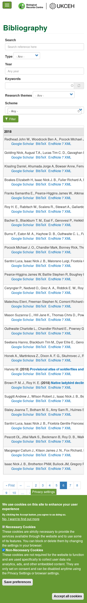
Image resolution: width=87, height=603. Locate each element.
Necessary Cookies (21, 526)
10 (15, 492)
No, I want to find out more (20, 519)
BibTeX (41, 143)
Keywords (13, 79)
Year (8, 64)
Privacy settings (43, 491)
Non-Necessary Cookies (24, 550)
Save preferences (17, 582)
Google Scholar (22, 143)
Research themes (18, 95)
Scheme (11, 103)
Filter (12, 119)
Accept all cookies (68, 596)
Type (9, 56)
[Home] (50, 6)
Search (10, 40)
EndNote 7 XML (59, 143)
